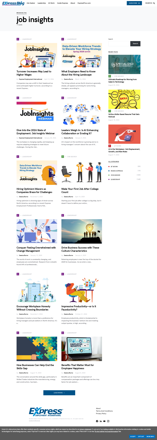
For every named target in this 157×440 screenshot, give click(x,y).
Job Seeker (115, 175)
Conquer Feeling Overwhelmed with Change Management (36, 249)
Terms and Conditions (104, 411)
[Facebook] (97, 421)
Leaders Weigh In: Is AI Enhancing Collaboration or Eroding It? (79, 132)
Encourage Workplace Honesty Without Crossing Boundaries (33, 308)
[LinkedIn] (101, 421)
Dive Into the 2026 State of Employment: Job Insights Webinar (36, 132)
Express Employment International (30, 79)
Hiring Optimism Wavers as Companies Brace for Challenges (34, 190)
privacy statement (85, 429)
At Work (114, 167)
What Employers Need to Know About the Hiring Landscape (78, 73)
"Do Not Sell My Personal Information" (106, 431)
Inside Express (117, 171)
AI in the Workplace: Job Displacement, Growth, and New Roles (124, 150)
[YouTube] (104, 421)
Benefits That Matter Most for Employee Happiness (77, 367)
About (98, 408)
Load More (58, 393)
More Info (150, 436)
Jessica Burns (68, 79)
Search (110, 39)
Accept (132, 436)
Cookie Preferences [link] (34, 420)
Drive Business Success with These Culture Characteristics (80, 249)
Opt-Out (141, 436)
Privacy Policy (101, 414)
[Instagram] (108, 421)
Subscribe (133, 3)
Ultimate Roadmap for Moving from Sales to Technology (122, 80)
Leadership (115, 179)
